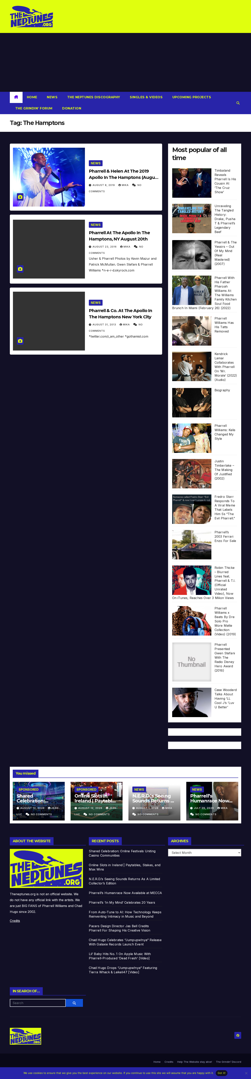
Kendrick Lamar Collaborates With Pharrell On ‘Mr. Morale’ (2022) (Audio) (226, 367)
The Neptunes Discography (93, 97)
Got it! (222, 1072)
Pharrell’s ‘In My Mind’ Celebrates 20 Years (122, 902)
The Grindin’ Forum (33, 108)
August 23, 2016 (105, 246)
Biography (222, 390)
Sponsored (29, 789)
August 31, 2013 (105, 324)
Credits (15, 921)
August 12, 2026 (90, 808)
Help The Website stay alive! (194, 1061)
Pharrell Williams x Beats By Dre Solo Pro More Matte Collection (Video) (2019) (225, 621)
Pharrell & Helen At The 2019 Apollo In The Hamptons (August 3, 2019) (124, 177)
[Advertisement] (125, 62)
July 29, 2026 (204, 808)
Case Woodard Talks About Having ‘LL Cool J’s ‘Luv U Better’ (226, 698)
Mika (125, 185)
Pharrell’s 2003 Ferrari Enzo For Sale (225, 536)
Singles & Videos (146, 97)
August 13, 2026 (32, 808)
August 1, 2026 (147, 808)
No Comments (41, 814)
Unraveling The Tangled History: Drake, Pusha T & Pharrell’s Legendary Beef (225, 219)
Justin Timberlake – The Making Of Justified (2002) (224, 469)
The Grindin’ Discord (228, 1061)
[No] (246, 1073)
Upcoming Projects (191, 97)
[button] (238, 103)
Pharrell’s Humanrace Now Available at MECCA (212, 801)
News (52, 97)
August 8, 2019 (104, 185)
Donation (71, 108)
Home (32, 97)
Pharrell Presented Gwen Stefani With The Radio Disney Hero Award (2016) (225, 657)
